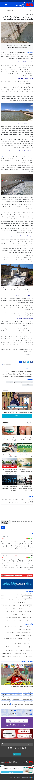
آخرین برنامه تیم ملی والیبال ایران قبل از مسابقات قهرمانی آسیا (18, 650)
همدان (27, 10)
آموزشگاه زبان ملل (29, 704)
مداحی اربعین (29, 697)
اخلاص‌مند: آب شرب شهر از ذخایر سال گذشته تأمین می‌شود (19, 371)
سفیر (3, 692)
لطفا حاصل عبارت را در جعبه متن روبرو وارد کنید (22, 521)
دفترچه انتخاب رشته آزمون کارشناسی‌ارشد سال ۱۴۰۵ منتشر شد (18, 632)
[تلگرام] (25, 748)
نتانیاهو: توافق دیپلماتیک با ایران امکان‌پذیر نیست (21, 643)
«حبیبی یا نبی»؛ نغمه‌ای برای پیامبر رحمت (23, 603)
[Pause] (3, 408)
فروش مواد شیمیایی (27, 699)
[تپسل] (2, 391)
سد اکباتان (16, 382)
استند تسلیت (5, 694)
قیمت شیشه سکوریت (10, 692)
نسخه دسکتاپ (17, 754)
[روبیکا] (16, 748)
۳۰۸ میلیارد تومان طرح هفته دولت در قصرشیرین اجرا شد (19, 621)
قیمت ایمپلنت (16, 699)
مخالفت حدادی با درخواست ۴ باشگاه (24, 630)
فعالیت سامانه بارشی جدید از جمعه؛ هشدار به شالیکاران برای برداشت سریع (17, 646)
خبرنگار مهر (4, 156)
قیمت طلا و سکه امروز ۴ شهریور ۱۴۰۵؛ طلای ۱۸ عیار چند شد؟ (18, 627)
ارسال (3, 527)
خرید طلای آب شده (28, 694)
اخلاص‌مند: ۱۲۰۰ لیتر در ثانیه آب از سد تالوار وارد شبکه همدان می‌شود (17, 375)
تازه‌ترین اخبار (29, 591)
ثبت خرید (17, 416)
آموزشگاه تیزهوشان (28, 702)
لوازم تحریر (20, 692)
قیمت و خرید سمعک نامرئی (17, 704)
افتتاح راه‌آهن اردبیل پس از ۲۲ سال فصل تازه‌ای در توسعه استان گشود (17, 606)
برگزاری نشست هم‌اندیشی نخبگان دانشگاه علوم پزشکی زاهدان (18, 617)
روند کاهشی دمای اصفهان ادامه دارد (24, 635)
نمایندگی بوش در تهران (7, 702)
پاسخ (3, 538)
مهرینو (8, 704)
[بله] (23, 748)
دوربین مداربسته (19, 697)
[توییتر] (18, 748)
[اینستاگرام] (21, 748)
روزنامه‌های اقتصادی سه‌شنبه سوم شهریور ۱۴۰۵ (21, 686)
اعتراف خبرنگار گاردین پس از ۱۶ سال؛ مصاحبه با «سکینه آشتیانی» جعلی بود (17, 657)
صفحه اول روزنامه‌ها (27, 662)
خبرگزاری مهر (30, 52)
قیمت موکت (18, 694)
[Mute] (6, 408)
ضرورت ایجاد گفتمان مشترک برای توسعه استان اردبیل (20, 600)
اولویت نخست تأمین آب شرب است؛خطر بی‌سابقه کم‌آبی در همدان (17, 373)
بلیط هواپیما (17, 702)
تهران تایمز (3, 704)
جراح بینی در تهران (28, 692)
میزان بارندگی (9, 382)
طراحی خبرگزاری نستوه (26, 777)
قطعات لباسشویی (6, 699)
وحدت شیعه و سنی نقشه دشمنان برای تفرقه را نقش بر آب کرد (18, 609)
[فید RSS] (13, 748)
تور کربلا (11, 694)
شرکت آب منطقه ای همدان (26, 382)
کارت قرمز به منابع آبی (27, 385)
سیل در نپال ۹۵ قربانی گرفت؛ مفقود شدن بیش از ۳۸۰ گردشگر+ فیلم (17, 653)
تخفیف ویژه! (12, 772)
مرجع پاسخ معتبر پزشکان (7, 697)
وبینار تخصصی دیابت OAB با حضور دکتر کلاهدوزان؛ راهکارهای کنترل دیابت (17, 639)
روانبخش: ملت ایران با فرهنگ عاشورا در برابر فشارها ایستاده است (18, 612)
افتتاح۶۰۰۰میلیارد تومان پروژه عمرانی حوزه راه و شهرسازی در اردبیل (17, 597)
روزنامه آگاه (17, 707)
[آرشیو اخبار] (11, 748)
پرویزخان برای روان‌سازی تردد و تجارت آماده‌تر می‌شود (20, 615)
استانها (31, 10)
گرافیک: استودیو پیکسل (14, 777)
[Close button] (33, 765)
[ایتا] (9, 748)
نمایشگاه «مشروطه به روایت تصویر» (24, 594)
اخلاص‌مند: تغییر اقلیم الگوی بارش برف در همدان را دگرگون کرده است (17, 376)
